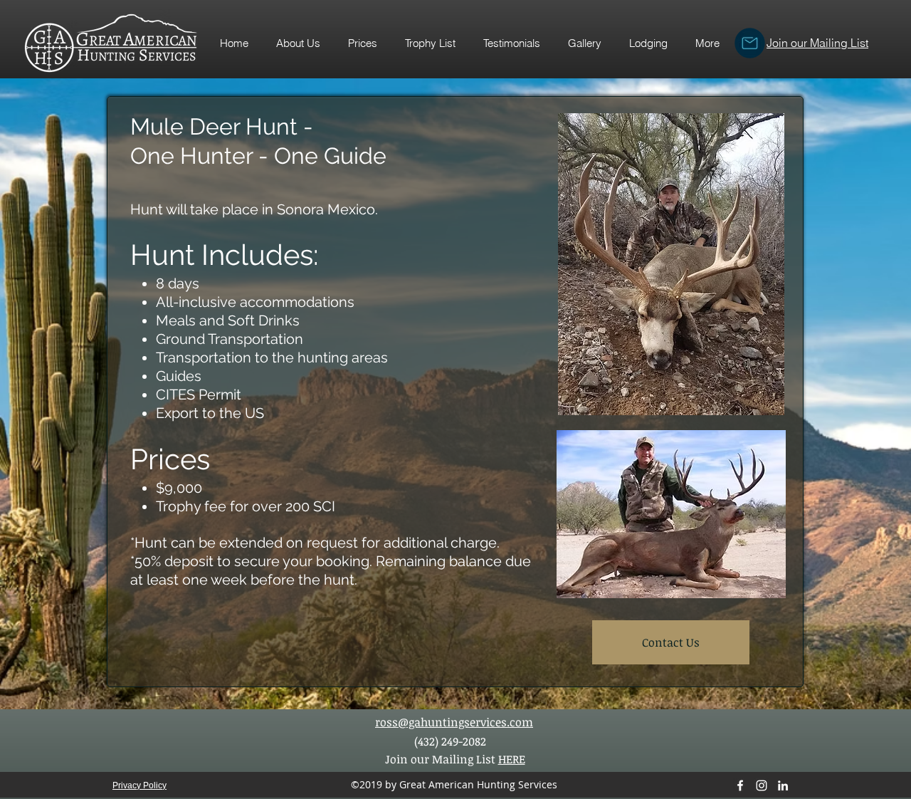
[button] (430, 43)
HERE (511, 759)
